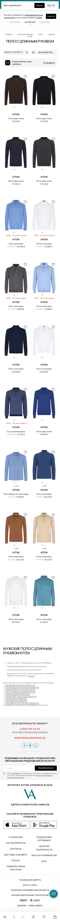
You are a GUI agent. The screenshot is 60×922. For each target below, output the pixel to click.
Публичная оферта (30, 880)
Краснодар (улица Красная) (16, 700)
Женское (15, 22)
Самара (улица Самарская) (16, 698)
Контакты (15, 848)
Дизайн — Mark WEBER (30, 905)
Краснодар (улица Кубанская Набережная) (22, 703)
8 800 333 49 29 (30, 728)
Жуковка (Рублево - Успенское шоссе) (20, 689)
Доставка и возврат (15, 854)
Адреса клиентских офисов (30, 804)
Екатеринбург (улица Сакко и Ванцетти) (20, 696)
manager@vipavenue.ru (30, 737)
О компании (16, 837)
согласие (15, 773)
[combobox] (16, 52)
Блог (44, 861)
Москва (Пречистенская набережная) (20, 685)
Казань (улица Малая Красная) (17, 694)
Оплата (16, 860)
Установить (49, 63)
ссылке (31, 676)
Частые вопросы (16, 843)
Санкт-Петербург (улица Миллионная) (20, 692)
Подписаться (45, 768)
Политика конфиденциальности (30, 890)
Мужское (30, 22)
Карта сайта (30, 885)
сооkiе (39, 17)
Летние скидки (19, 235)
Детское (45, 22)
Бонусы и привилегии (44, 855)
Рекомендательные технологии (30, 895)
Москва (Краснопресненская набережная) (22, 687)
